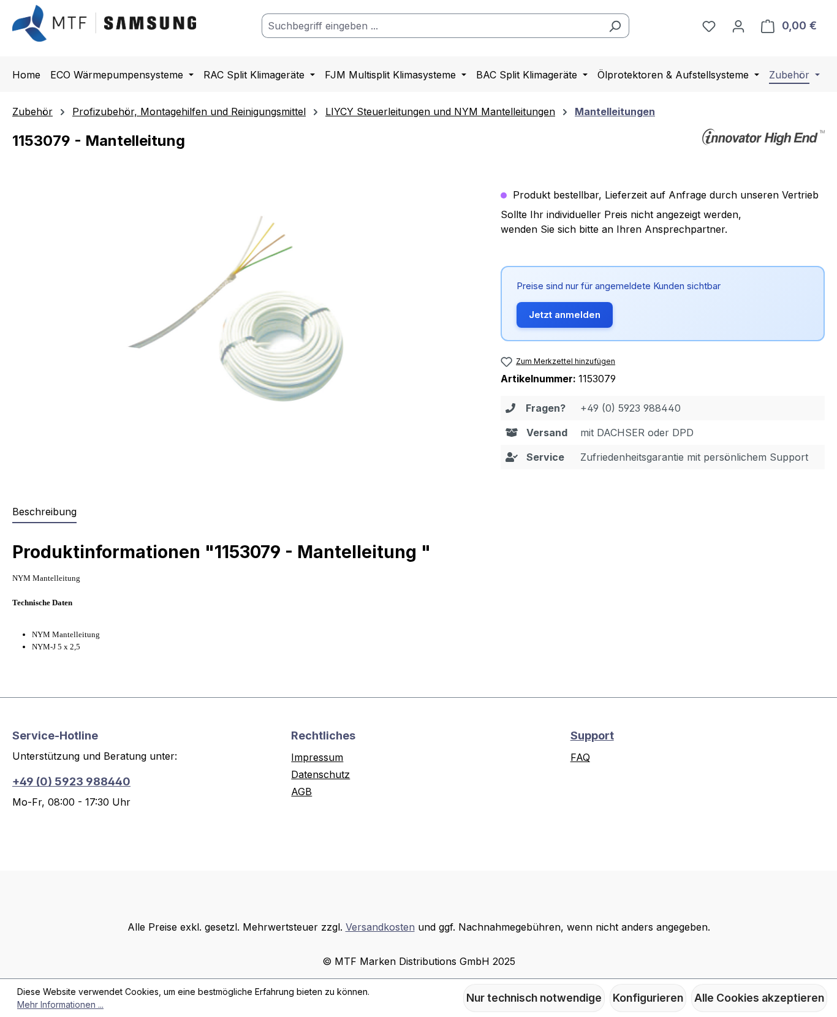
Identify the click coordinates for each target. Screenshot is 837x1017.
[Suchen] (614, 25)
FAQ (580, 757)
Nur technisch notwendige (534, 997)
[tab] (44, 512)
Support (592, 735)
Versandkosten (380, 927)
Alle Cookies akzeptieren (759, 997)
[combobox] (431, 25)
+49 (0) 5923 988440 (71, 781)
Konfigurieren (648, 997)
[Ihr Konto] (738, 25)
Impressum (317, 757)
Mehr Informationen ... (60, 1004)
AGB (301, 791)
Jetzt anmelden (564, 314)
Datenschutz (320, 774)
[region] (244, 319)
